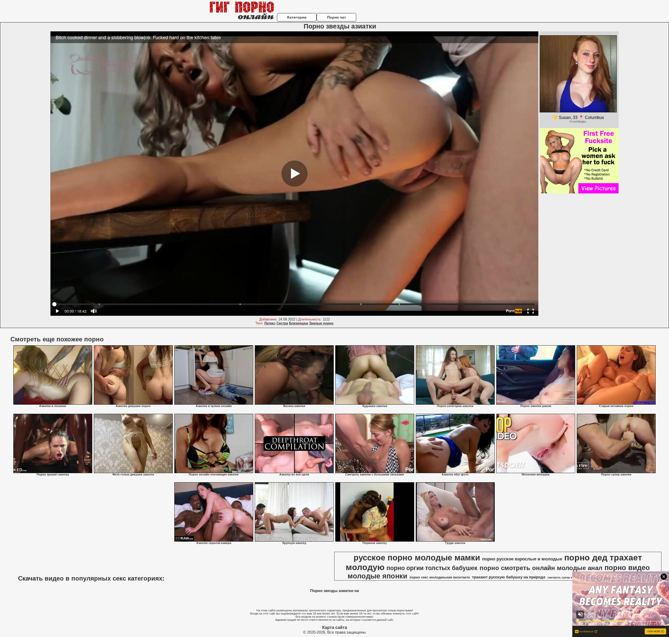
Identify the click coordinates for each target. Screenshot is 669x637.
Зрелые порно (321, 323)
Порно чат (336, 17)
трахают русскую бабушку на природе (508, 577)
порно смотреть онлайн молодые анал (541, 567)
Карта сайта (334, 627)
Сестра (282, 323)
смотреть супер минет (563, 577)
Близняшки (298, 323)
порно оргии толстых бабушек (432, 568)
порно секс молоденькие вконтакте (440, 577)
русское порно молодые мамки (417, 557)
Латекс (269, 323)
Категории (297, 17)
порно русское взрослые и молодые (522, 558)
